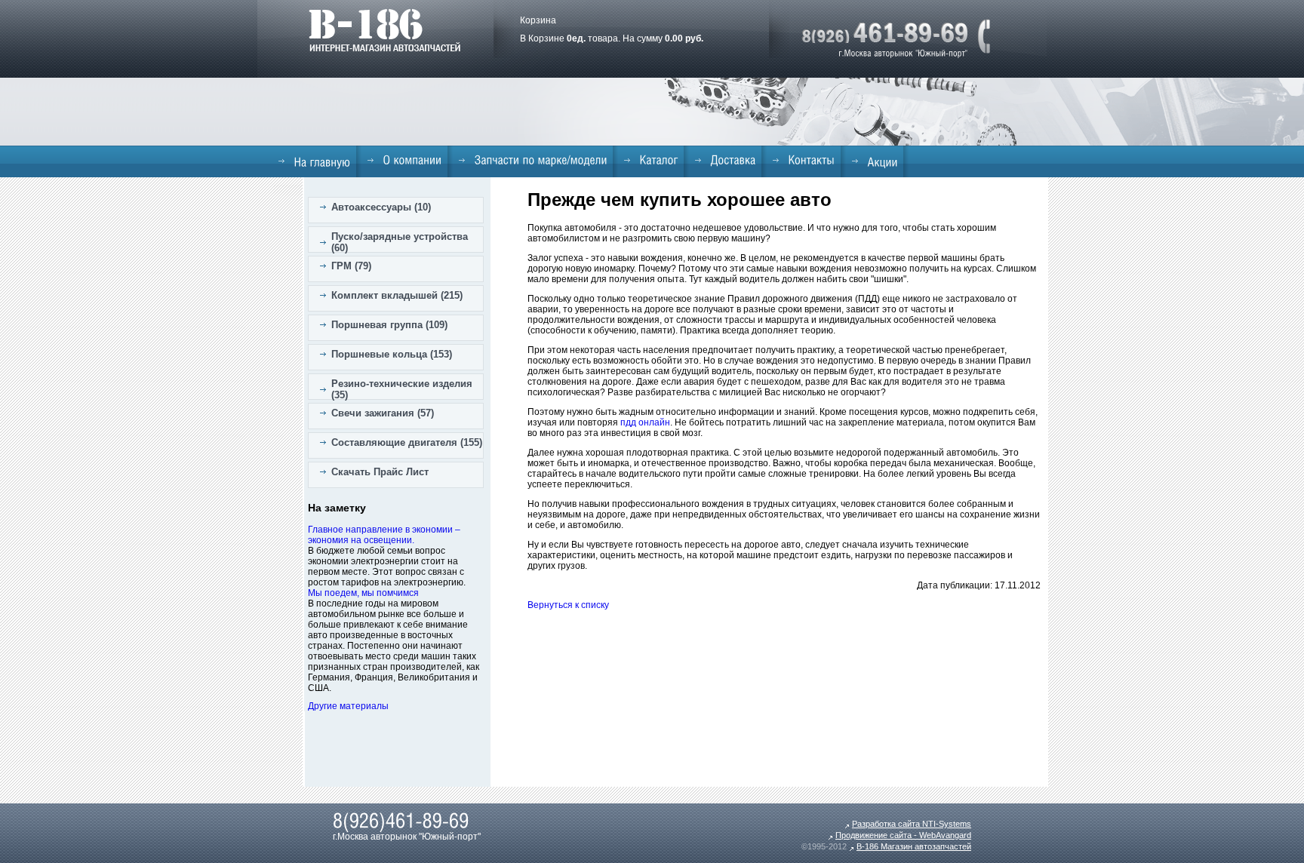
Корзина (538, 20)
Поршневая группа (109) (389, 324)
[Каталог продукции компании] (651, 160)
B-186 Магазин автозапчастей (914, 846)
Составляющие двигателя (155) (406, 442)
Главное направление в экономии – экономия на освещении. (384, 534)
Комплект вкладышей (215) (397, 295)
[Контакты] (804, 160)
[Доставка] (725, 160)
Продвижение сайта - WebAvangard (903, 835)
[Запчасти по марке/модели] (533, 160)
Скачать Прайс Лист (380, 472)
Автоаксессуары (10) (381, 207)
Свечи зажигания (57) (382, 413)
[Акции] (874, 161)
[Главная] (314, 161)
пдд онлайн (645, 422)
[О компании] (404, 160)
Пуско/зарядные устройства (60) (399, 242)
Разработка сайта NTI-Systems (911, 823)
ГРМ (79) (351, 266)
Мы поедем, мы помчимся (363, 593)
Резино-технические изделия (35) (401, 389)
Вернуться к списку (568, 605)
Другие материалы (348, 706)
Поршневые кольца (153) (391, 354)
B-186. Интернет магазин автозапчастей (384, 30)
